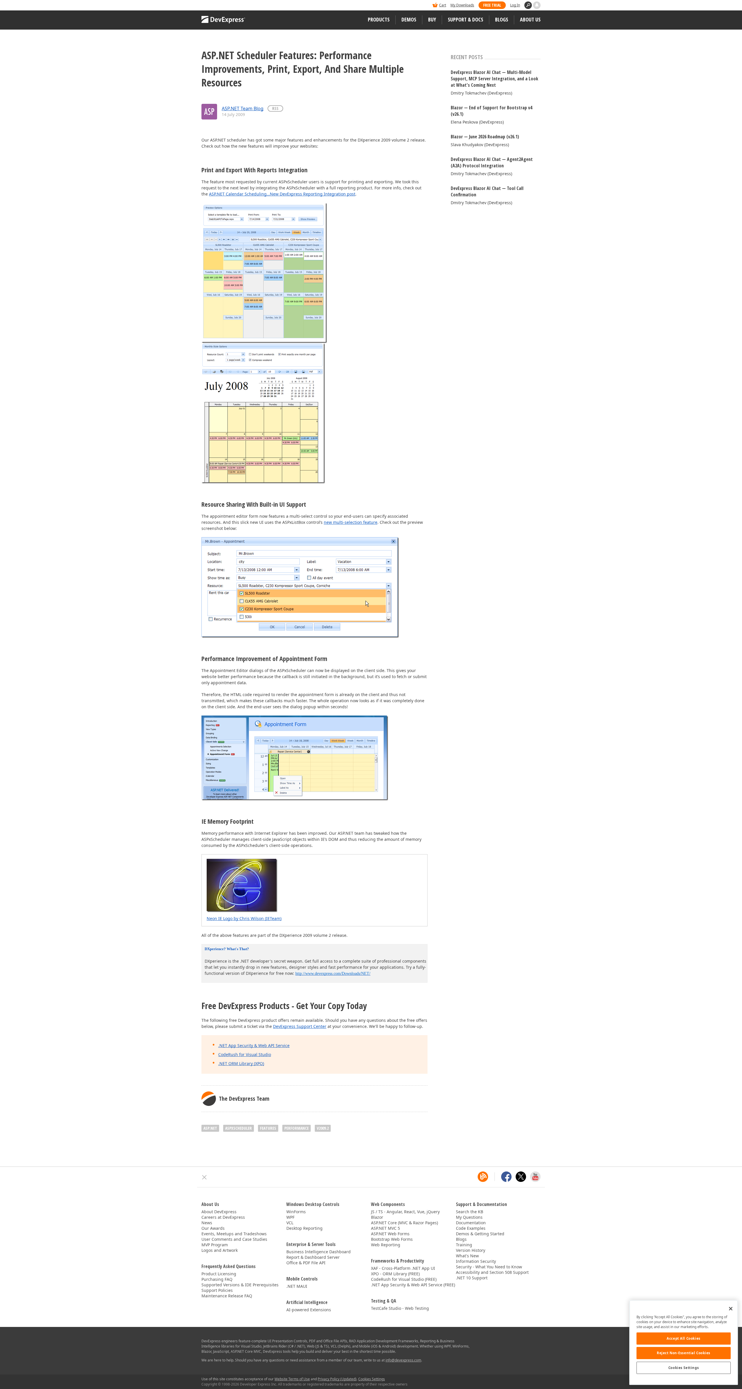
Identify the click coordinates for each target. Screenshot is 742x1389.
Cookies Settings (683, 1368)
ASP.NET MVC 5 (385, 1228)
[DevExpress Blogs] (483, 1176)
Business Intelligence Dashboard (318, 1251)
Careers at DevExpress (223, 1217)
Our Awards (213, 1228)
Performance (296, 1128)
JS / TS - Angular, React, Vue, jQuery (405, 1211)
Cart (442, 5)
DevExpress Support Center (299, 1026)
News (206, 1222)
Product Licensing (218, 1273)
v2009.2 (323, 1128)
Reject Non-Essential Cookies (683, 1353)
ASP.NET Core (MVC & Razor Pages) (404, 1222)
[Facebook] (506, 1176)
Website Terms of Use (292, 1379)
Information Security (476, 1261)
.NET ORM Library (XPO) (241, 1063)
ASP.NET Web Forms (390, 1233)
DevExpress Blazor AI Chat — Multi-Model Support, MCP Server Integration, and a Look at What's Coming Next (494, 78)
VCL (289, 1222)
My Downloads (462, 5)
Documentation (471, 1222)
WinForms (296, 1211)
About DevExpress (219, 1211)
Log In (515, 5)
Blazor (377, 1217)
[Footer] (204, 1177)
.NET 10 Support (472, 1278)
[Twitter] (521, 1176)
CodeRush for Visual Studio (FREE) (404, 1279)
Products (379, 19)
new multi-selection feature (350, 522)
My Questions (469, 1217)
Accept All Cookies (683, 1338)
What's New (467, 1255)
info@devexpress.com (403, 1360)
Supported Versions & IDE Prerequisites (240, 1284)
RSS (275, 108)
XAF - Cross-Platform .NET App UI (403, 1268)
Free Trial (492, 5)
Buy (432, 19)
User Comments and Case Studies (234, 1239)
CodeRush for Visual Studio (244, 1054)
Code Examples (470, 1228)
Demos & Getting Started (480, 1233)
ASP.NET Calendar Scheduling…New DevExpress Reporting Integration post (282, 194)
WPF (290, 1217)
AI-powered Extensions (308, 1309)
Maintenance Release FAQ (226, 1296)
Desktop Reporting (304, 1228)
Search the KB (469, 1211)
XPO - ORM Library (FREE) (395, 1273)
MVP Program (214, 1244)
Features (268, 1128)
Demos (408, 19)
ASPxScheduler (238, 1128)
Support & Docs (465, 19)
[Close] (730, 1308)
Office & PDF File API (305, 1262)
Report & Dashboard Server (313, 1257)
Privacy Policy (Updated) (337, 1379)
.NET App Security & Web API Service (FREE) (413, 1284)
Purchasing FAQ (216, 1279)
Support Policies (217, 1290)
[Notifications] (537, 5)
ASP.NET (210, 1128)
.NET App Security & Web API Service (254, 1045)
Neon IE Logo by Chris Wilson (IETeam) (244, 918)
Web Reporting (385, 1244)
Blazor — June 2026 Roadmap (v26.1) (485, 136)
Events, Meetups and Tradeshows (234, 1233)
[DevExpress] (219, 5)
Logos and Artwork (219, 1250)
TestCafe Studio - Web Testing (400, 1308)
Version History (470, 1250)
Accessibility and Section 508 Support (492, 1272)
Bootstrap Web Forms (392, 1239)
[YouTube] (535, 1176)
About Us (530, 19)
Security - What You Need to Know (489, 1267)
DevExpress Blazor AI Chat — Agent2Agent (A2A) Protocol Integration (492, 162)
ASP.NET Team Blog (242, 108)
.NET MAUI (296, 1286)
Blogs (501, 19)
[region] (683, 1342)
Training (464, 1244)
